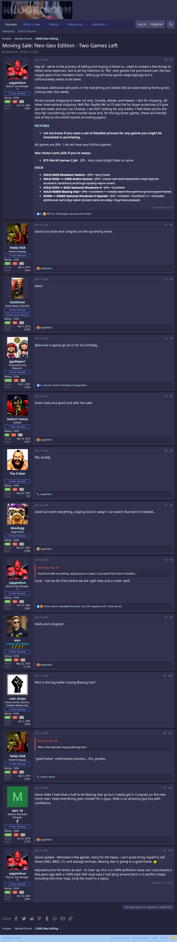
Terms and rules (120, 938)
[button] (43, 24)
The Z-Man (17, 473)
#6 (171, 450)
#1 (171, 59)
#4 (171, 338)
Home (164, 938)
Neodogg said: (46, 567)
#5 (171, 396)
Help (155, 938)
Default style (13, 938)
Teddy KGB (17, 248)
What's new (31, 24)
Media (53, 24)
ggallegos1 (17, 361)
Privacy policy (141, 938)
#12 (170, 787)
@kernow (41, 345)
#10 (170, 675)
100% (16, 97)
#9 (171, 617)
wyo (17, 640)
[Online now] (17, 636)
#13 (170, 850)
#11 (170, 733)
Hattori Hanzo (17, 419)
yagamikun (11, 52)
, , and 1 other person (83, 606)
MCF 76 (17, 811)
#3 (171, 279)
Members (99, 24)
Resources (75, 24)
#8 (171, 559)
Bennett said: (45, 741)
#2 (171, 224)
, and (65, 385)
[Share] (165, 60)
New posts (8, 31)
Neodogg (17, 528)
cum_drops (17, 698)
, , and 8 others (69, 213)
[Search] (171, 24)
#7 (171, 505)
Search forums (27, 31)
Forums (11, 24)
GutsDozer (17, 302)
